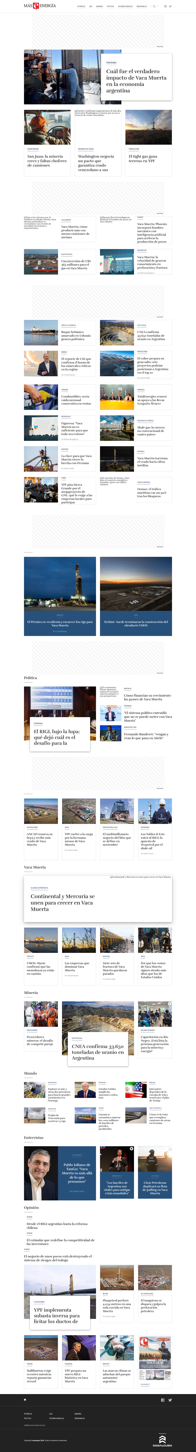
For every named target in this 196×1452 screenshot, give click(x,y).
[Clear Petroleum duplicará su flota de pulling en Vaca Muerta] (155, 1159)
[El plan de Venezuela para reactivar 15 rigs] (34, 1115)
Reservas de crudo (86, 149)
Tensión (29, 1364)
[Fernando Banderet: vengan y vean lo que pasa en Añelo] (110, 733)
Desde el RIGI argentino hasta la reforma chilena (57, 1226)
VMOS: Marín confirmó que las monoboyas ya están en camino (40, 968)
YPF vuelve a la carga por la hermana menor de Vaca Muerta (79, 839)
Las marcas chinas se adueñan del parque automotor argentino (117, 1376)
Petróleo (81, 6)
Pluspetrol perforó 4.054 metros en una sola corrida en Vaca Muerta (117, 1306)
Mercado (60, 615)
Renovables (142, 6)
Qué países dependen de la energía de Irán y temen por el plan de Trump (159, 1094)
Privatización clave (110, 827)
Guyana (101, 1108)
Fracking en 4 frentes (145, 421)
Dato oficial (141, 325)
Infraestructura (130, 727)
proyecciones (142, 352)
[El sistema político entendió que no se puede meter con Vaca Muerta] (110, 713)
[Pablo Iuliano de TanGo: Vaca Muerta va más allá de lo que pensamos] (41, 1173)
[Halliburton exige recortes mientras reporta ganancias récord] (41, 1348)
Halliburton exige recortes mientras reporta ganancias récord (39, 1376)
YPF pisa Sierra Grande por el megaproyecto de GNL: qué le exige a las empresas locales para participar (76, 493)
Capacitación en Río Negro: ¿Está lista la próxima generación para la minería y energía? (155, 1044)
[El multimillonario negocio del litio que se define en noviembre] (117, 811)
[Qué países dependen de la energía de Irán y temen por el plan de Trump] (136, 1090)
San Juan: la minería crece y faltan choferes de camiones (47, 161)
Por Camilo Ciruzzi (147, 854)
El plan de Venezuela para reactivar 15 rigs (57, 1118)
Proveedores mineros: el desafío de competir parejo (40, 1040)
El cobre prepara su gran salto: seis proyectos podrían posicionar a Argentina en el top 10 (152, 365)
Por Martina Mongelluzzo (146, 273)
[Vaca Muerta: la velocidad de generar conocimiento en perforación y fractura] (117, 262)
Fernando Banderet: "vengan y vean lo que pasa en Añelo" (146, 736)
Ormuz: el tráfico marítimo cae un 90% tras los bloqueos (151, 492)
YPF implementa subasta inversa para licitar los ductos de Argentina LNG (57, 1318)
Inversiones (145, 827)
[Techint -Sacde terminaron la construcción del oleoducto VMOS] (136, 584)
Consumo (64, 390)
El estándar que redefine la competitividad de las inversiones (61, 1242)
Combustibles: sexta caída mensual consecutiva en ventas (76, 400)
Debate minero (32, 1030)
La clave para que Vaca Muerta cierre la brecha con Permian (76, 459)
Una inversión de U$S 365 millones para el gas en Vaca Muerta (76, 264)
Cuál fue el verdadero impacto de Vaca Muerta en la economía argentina (136, 81)
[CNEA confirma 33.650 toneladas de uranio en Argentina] (117, 332)
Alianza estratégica (39, 888)
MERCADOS (127, 688)
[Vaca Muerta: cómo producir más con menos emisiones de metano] (41, 229)
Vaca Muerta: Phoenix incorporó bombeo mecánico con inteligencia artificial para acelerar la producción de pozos (152, 232)
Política (110, 6)
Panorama (111, 62)
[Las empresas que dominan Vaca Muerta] (79, 940)
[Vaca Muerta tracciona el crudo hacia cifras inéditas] (117, 459)
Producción (134, 149)
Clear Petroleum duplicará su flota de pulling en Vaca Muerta (155, 1188)
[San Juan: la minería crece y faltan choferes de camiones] (47, 127)
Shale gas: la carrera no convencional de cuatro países (151, 431)
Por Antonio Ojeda (143, 378)
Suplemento (145, 1384)
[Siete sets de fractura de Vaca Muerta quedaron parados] (117, 940)
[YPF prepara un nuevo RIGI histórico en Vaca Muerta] (79, 1348)
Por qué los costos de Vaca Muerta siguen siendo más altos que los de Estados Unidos (153, 970)
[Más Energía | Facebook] (165, 6)
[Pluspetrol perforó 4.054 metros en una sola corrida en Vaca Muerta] (117, 1277)
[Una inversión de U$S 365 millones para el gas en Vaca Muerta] (41, 262)
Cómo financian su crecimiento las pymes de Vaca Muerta (147, 697)
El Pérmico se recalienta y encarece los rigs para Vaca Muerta (60, 623)
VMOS (136, 615)
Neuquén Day (142, 250)
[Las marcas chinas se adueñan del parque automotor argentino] (117, 1348)
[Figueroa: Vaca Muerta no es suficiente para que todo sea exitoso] (41, 428)
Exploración (52, 1082)
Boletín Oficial (67, 254)
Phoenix (140, 217)
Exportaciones (32, 827)
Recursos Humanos (148, 1030)
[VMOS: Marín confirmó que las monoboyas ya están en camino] (41, 940)
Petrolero (102, 1082)
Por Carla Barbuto (60, 631)
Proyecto (30, 956)
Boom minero (33, 149)
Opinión (29, 1217)
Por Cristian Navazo (68, 375)
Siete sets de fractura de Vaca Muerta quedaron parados (115, 968)
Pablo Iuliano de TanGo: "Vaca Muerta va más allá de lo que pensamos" (77, 1173)
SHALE (67, 956)
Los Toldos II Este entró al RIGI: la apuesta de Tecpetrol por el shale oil (153, 841)
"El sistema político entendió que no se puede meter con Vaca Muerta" (148, 717)
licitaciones (39, 1302)
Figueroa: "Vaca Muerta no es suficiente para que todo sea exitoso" (74, 428)
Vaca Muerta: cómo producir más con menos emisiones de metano (75, 232)
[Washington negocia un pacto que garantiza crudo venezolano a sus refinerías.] (98, 127)
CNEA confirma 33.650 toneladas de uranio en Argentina (151, 335)
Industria (64, 449)
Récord (105, 1294)
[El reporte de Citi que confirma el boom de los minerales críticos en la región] (41, 363)
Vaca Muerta (66, 220)
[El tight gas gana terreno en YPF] (148, 127)
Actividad (155, 1176)
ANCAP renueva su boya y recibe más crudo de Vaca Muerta (40, 839)
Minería (99, 6)
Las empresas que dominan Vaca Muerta (77, 966)
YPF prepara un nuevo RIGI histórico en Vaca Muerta (76, 1376)
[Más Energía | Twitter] (170, 6)
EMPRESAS (140, 390)
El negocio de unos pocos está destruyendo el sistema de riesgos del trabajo (58, 1258)
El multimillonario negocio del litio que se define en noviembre (117, 839)
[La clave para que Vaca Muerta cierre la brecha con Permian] (41, 459)
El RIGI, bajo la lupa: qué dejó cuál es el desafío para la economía (57, 740)
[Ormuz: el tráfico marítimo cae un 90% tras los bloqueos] (117, 490)
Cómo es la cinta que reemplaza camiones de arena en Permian (159, 1119)
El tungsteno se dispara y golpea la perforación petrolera (153, 1306)
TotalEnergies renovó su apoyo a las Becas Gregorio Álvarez (152, 400)
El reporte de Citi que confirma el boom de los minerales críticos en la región (76, 364)
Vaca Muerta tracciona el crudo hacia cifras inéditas (152, 461)
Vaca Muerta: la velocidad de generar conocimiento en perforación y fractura (152, 262)
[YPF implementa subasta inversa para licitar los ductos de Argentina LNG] (60, 1292)
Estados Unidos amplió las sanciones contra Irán (108, 1093)
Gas (90, 6)
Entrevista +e (117, 1176)
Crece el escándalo (68, 325)
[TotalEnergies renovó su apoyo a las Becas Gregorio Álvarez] (117, 397)
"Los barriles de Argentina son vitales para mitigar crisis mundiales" (117, 1188)
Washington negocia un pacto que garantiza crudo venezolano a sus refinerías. (96, 165)
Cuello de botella (155, 1108)
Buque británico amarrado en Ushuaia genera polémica (76, 335)
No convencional (147, 1294)
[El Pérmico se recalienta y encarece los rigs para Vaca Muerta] (60, 584)
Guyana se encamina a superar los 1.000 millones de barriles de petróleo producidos (110, 1121)
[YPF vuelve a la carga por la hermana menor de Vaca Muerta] (79, 811)
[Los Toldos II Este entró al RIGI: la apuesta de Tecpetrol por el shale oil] (155, 811)
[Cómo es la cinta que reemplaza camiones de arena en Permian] (136, 1115)
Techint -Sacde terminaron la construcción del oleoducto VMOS (136, 623)
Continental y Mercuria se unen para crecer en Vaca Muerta (63, 903)
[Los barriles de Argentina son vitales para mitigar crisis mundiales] (117, 1159)
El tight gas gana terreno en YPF (143, 158)
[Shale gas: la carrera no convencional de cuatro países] (117, 428)
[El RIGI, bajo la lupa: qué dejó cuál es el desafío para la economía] (60, 713)
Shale (67, 827)
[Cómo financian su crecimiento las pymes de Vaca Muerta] (110, 694)
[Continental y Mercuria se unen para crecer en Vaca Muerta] (141, 899)
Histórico (140, 451)
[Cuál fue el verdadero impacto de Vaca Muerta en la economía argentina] (98, 77)
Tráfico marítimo (143, 482)
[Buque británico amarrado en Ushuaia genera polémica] (41, 332)
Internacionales (125, 6)
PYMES (63, 478)
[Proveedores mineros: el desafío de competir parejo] (41, 1014)
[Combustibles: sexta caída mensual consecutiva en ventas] (41, 397)
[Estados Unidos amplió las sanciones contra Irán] (85, 1090)
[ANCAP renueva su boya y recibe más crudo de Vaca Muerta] (41, 811)
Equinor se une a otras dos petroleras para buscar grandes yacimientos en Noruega (59, 1094)
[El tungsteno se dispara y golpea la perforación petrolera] (155, 1277)
